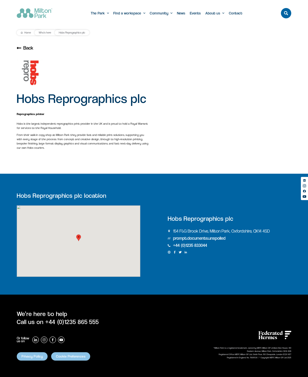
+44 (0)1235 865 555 (72, 321)
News (181, 13)
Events (195, 13)
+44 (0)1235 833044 (190, 245)
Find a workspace (127, 13)
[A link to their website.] (169, 252)
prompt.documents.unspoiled (199, 238)
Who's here (45, 32)
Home (27, 32)
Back (28, 48)
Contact (235, 13)
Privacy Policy (32, 356)
